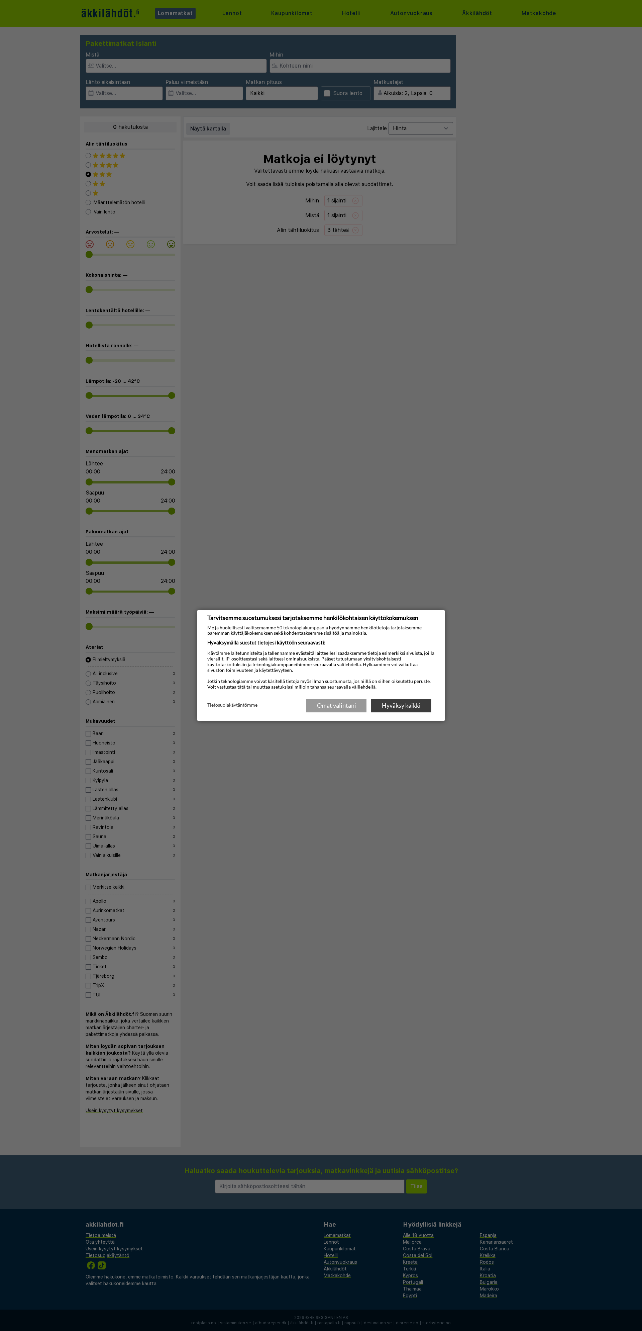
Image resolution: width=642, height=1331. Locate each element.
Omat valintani (336, 705)
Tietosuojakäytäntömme (232, 705)
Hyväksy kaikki (401, 705)
